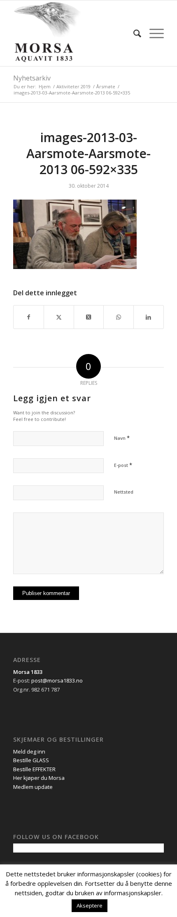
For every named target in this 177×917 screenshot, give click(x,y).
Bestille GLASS (31, 760)
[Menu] (152, 33)
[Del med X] (59, 317)
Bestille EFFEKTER (34, 769)
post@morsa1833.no (57, 680)
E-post (123, 465)
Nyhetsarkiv (32, 78)
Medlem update (33, 787)
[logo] (73, 33)
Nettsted (123, 492)
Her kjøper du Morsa (39, 777)
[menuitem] (133, 33)
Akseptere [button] (89, 905)
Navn (122, 437)
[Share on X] (89, 317)
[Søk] (133, 33)
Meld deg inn (29, 751)
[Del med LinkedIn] (148, 317)
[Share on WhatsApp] (118, 317)
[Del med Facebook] (29, 317)
